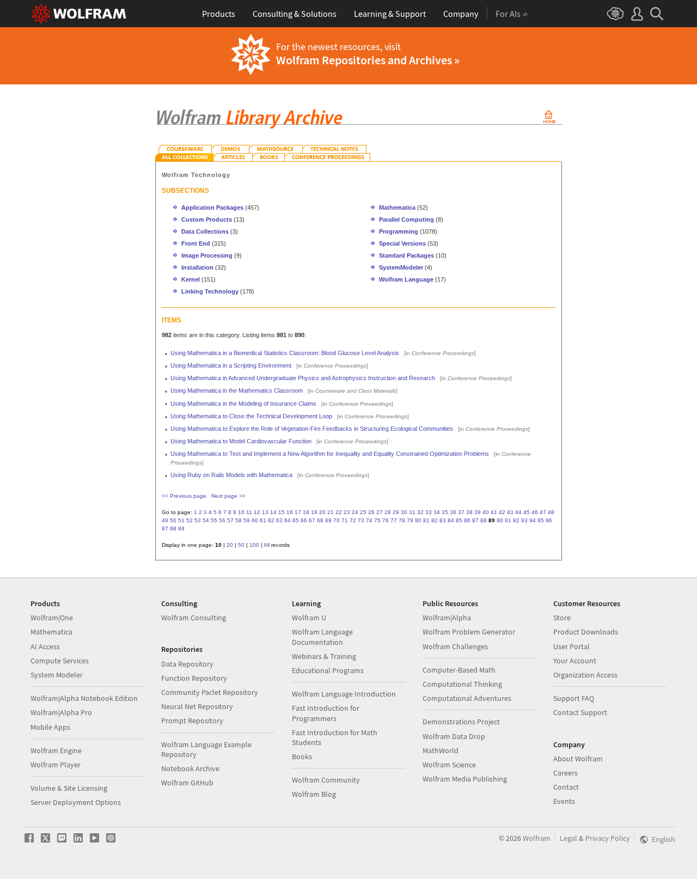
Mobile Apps (50, 727)
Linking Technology (210, 291)
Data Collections (205, 231)
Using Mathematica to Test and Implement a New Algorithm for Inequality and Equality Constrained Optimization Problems (329, 453)
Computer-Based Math (459, 670)
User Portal (571, 646)
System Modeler (56, 675)
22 (338, 512)
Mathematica (398, 207)
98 (173, 529)
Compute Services (59, 661)
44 (518, 512)
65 (295, 520)
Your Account (574, 661)
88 (483, 520)
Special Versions (402, 243)
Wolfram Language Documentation (322, 636)
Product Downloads (585, 632)
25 (363, 512)
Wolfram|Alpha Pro (61, 712)
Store (562, 617)
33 (428, 512)
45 (526, 512)
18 (306, 512)
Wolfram (537, 838)
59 (246, 520)
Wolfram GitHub (187, 783)
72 (353, 520)
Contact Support (580, 712)
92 (516, 520)
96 (549, 520)
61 (263, 520)
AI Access (45, 646)
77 (393, 520)
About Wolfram (578, 759)
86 (467, 520)
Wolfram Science (449, 765)
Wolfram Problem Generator (469, 632)
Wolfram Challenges (455, 646)
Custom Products (206, 219)
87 (475, 520)
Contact (566, 787)
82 (434, 520)
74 (369, 520)
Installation (197, 267)
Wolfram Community (326, 780)
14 (273, 512)
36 (453, 512)
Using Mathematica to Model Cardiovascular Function (240, 441)
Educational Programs (328, 670)
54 (206, 520)
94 (532, 520)
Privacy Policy (607, 838)
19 (314, 512)
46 (534, 512)
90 (500, 520)
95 (540, 520)
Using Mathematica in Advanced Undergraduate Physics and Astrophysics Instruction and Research (302, 378)
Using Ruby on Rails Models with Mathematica (231, 475)
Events (564, 801)
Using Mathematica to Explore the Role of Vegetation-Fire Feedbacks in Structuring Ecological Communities (311, 428)
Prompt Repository (192, 720)
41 (494, 512)
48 (551, 512)
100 (254, 545)
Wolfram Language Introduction (344, 694)
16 (289, 512)
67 (312, 520)
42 (502, 512)
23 (347, 512)
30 (404, 512)
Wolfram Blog (314, 794)
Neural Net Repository (197, 706)
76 (385, 520)
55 (214, 520)
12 (257, 512)
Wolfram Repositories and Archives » (368, 59)
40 (485, 512)
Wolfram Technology (196, 175)
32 (420, 512)
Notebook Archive (190, 768)
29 (396, 512)
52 (189, 520)
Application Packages (212, 207)
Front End (195, 243)
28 (387, 512)
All (267, 545)
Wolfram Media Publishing (465, 779)
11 (249, 512)
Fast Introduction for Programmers (325, 713)
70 (336, 520)
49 (165, 520)
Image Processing (207, 255)
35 (445, 512)
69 (328, 520)
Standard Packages (406, 255)
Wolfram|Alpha (447, 617)
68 (320, 520)
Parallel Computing (406, 219)
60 (255, 520)
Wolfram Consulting (193, 617)
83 (442, 520)
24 (355, 512)
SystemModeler (401, 267)
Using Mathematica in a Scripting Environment (230, 365)
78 (402, 520)
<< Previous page (184, 496)
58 (238, 520)
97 (165, 529)
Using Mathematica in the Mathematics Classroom (236, 390)
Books (302, 756)
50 (173, 520)
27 (379, 512)
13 (265, 512)
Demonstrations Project (461, 722)
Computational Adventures (467, 698)
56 (222, 520)
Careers (565, 773)
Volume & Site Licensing (68, 788)
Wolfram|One (51, 617)
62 (271, 520)
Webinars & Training (324, 656)
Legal (568, 838)
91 (508, 520)
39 (477, 512)
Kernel (190, 279)
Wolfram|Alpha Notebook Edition (84, 698)
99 (181, 529)
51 (181, 520)
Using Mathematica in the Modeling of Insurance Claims (243, 403)
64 (287, 520)
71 (344, 520)
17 (298, 512)
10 (241, 512)
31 (412, 512)
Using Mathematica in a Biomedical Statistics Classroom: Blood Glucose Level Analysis (284, 353)
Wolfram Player (55, 765)
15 (281, 512)
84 (451, 520)
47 (543, 512)
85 (459, 520)
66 (304, 520)
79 (410, 520)
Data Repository (187, 664)
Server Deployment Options (75, 802)
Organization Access (585, 675)
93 (524, 520)
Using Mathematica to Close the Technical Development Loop (251, 416)
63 (279, 520)
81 (426, 520)
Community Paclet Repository (209, 692)
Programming (398, 231)
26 (371, 512)
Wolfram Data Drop (454, 736)
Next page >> (228, 496)
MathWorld (440, 750)
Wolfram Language (406, 279)
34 (436, 512)
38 (469, 512)
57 (230, 520)
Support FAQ (573, 698)
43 (510, 512)
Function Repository (194, 678)
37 (461, 512)
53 (197, 520)
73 (361, 520)
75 (377, 520)
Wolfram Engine (56, 750)
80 (418, 520)
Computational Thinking (462, 684)
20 (322, 512)
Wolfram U (309, 617)
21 (330, 512)
